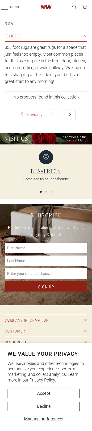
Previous (33, 114)
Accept (43, 393)
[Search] (74, 7)
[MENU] (2, 7)
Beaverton (46, 171)
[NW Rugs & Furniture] (46, 7)
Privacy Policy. (42, 379)
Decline (44, 406)
